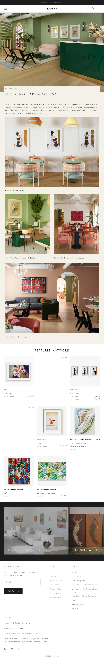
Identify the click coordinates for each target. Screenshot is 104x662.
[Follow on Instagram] (5, 649)
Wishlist (75, 609)
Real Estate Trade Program (84, 596)
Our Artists (76, 576)
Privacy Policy (56, 589)
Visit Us (75, 600)
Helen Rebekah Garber (13, 489)
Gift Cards (54, 585)
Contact (53, 576)
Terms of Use (56, 593)
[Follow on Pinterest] (12, 649)
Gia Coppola (9, 390)
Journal (75, 572)
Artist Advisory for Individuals (85, 585)
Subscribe (13, 591)
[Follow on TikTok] (18, 649)
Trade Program (78, 581)
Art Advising (11, 88)
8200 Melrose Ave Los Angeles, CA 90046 (23, 634)
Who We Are (77, 604)
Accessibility (55, 597)
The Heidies (74, 390)
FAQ (52, 572)
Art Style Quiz (56, 581)
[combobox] (92, 8)
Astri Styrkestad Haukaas (81, 440)
